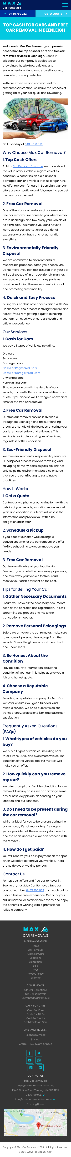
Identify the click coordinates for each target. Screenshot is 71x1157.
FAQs (35, 969)
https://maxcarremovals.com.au (35, 1085)
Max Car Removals (27, 1147)
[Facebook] (29, 1053)
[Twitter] (39, 1053)
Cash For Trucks (35, 1018)
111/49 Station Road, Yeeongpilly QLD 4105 (35, 1090)
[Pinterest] (31, 1067)
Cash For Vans (35, 1010)
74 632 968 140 (43, 1044)
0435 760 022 (18, 14)
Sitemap (35, 977)
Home (35, 946)
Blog (35, 965)
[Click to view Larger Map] (35, 1111)
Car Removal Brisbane (28, 166)
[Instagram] (39, 1060)
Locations (35, 958)
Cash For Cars (35, 954)
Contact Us (35, 962)
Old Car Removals (35, 994)
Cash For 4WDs (35, 1014)
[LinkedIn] (40, 1067)
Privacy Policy (36, 973)
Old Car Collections (35, 990)
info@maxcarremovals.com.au (33, 1099)
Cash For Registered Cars (20, 368)
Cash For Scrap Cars (35, 1022)
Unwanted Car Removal (35, 998)
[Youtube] (29, 1060)
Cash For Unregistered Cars (21, 373)
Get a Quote (53, 14)
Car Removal (35, 950)
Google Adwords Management (35, 1151)
